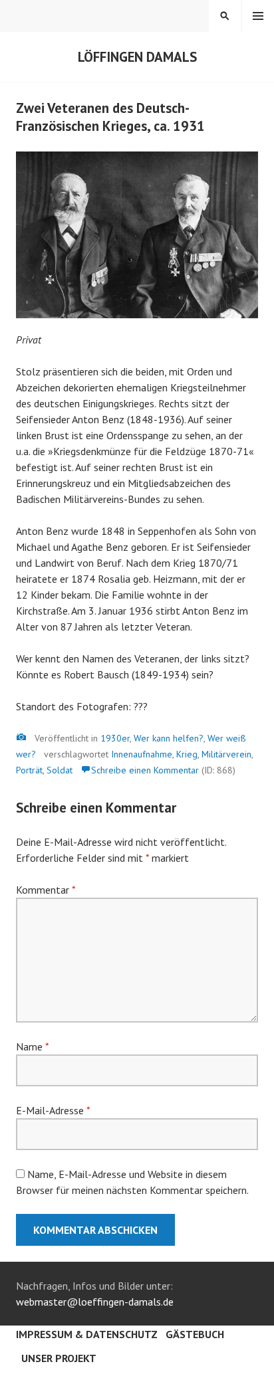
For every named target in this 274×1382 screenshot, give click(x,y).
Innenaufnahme (141, 754)
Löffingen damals (137, 57)
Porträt (29, 770)
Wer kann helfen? (169, 738)
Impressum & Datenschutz (87, 1334)
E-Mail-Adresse (53, 1110)
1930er (115, 738)
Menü (258, 16)
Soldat (59, 770)
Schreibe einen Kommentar (145, 770)
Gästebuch (195, 1334)
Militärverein (226, 754)
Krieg (187, 754)
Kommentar (45, 889)
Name (32, 1046)
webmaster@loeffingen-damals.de (95, 1301)
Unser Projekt (58, 1358)
